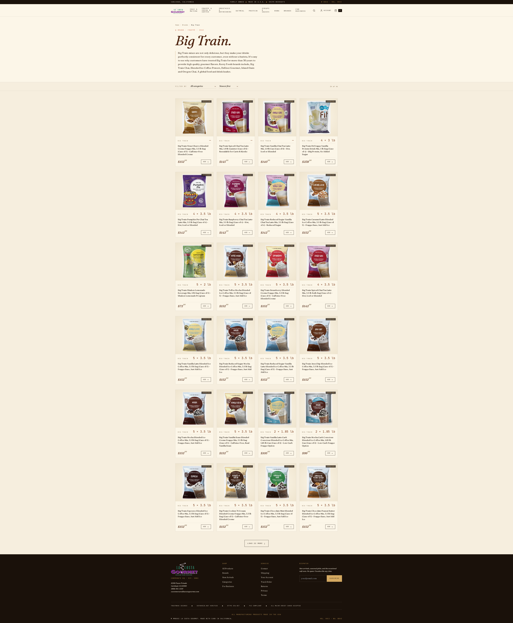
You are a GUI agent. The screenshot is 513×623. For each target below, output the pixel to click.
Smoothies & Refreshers (225, 10)
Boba (277, 11)
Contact (264, 568)
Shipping (265, 573)
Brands (288, 11)
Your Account (267, 577)
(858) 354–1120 (177, 589)
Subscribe (334, 578)
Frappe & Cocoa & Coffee (207, 10)
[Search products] (314, 10)
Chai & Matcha (194, 10)
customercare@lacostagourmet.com (185, 591)
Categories (227, 582)
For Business (301, 10)
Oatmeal (240, 11)
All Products (227, 568)
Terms (264, 595)
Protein (253, 11)
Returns (264, 586)
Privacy (264, 591)
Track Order (266, 582)
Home (177, 25)
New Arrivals (228, 577)
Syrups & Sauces (266, 10)
